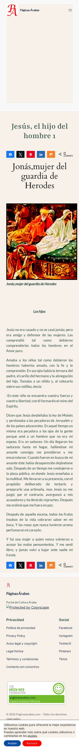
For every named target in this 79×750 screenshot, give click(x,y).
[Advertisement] (39, 61)
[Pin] (30, 154)
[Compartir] (10, 154)
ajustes (32, 735)
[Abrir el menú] (70, 10)
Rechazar (32, 743)
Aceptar (12, 743)
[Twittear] (20, 154)
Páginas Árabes (29, 10)
